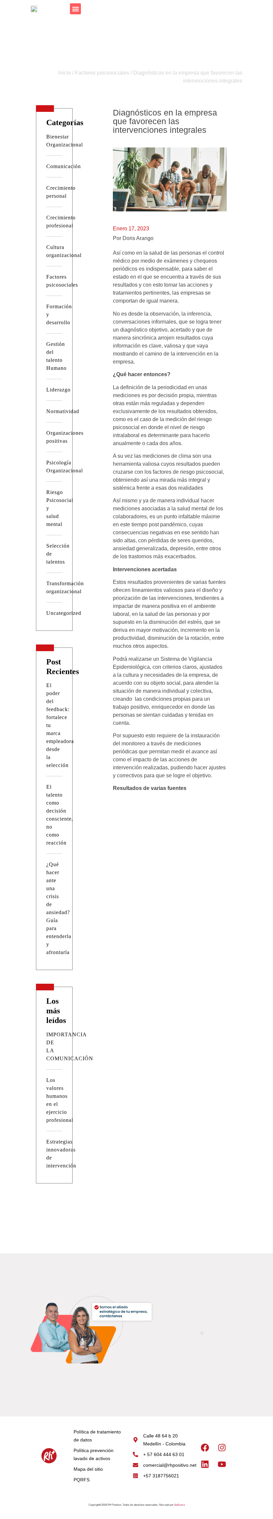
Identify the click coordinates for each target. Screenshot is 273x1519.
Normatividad (62, 411)
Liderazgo (58, 389)
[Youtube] (222, 1464)
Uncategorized (63, 613)
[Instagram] (222, 1447)
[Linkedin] (205, 1464)
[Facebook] (205, 1447)
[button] (75, 8)
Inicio (64, 73)
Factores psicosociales (102, 73)
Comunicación (63, 166)
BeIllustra (179, 1504)
